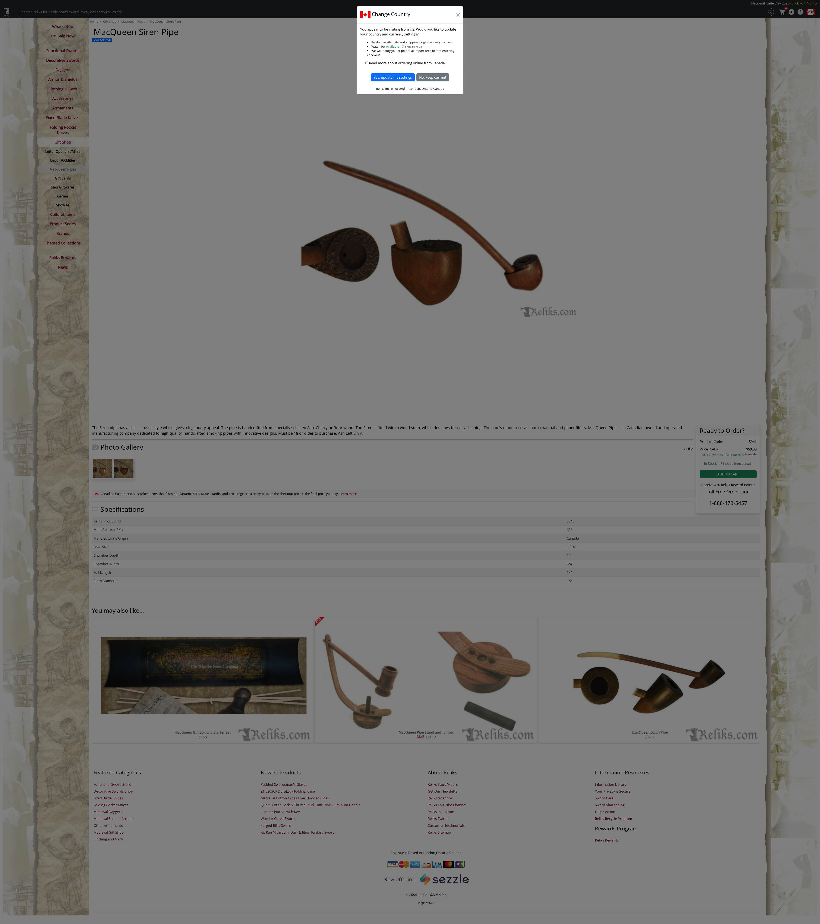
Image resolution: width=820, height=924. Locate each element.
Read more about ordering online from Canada (407, 63)
